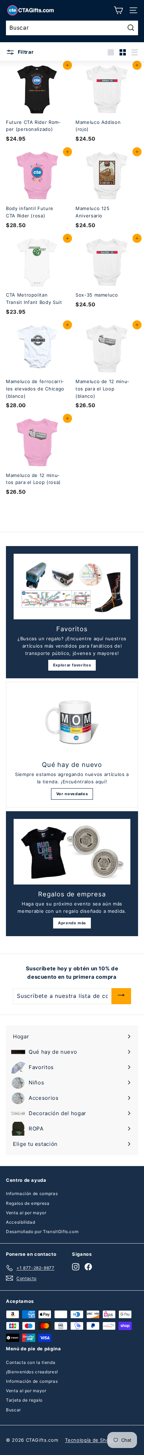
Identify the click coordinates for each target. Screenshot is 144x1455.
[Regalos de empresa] (72, 852)
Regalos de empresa (28, 1203)
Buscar (13, 1409)
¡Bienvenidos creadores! (32, 1371)
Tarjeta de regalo (24, 1400)
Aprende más (72, 922)
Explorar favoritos (72, 665)
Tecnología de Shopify (91, 1440)
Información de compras (32, 1193)
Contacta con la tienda (30, 1362)
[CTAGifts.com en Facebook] (88, 1266)
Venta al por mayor (26, 1212)
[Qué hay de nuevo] (72, 722)
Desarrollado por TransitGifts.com (42, 1231)
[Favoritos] (72, 586)
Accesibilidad (20, 1222)
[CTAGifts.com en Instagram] (75, 1266)
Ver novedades (72, 793)
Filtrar (25, 52)
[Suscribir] (121, 996)
